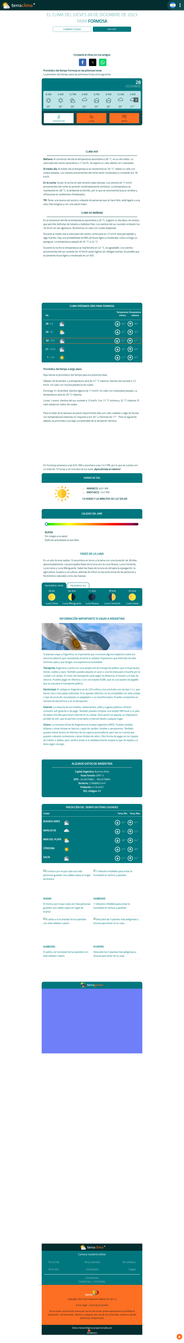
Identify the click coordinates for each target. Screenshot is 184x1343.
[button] (180, 5)
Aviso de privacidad (98, 1305)
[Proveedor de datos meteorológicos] (92, 1331)
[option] (58, 119)
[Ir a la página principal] (18, 5)
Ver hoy (111, 29)
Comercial (84, 1282)
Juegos (132, 1269)
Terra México (129, 1262)
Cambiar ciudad (72, 29)
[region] (92, 43)
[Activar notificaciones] (179, 1337)
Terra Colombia (92, 1262)
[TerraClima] (173, 5)
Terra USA (53, 1269)
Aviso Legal (81, 1305)
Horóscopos (92, 1269)
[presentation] (136, 99)
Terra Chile (53, 1262)
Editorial (100, 1282)
